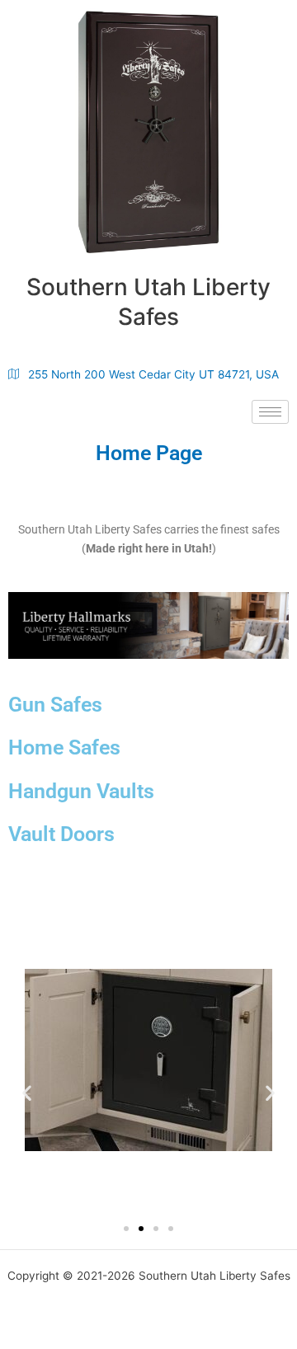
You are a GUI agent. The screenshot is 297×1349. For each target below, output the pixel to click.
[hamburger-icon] (270, 412)
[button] (26, 1092)
